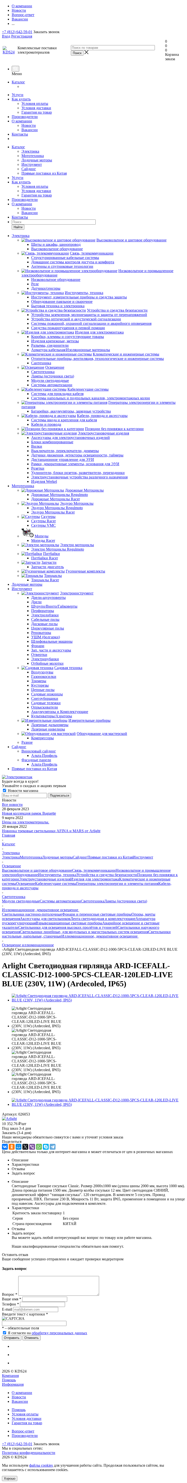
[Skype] (46, 1147)
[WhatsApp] (39, 1147)
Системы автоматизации (60, 901)
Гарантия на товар (36, 112)
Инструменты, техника (57, 875)
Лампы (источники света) (125, 901)
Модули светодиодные (21, 901)
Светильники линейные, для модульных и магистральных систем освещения (84, 932)
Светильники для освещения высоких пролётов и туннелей (68, 927)
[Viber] (32, 1147)
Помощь (9, 1380)
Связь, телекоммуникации (94, 870)
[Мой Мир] (18, 1147)
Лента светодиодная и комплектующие (102, 919)
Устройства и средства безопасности (106, 875)
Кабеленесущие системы (55, 883)
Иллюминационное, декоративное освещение (100, 936)
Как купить (21, 99)
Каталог (18, 82)
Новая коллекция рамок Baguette (29, 813)
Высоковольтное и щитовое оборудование (37, 870)
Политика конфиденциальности (28, 1453)
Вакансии (29, 130)
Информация (13, 1384)
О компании (22, 121)
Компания (10, 1376)
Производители (25, 117)
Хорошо (9, 1478)
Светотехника (92, 901)
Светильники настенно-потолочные (32, 914)
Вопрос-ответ (23, 1431)
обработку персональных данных (59, 1333)
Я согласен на (47, 1333)
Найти (18, 227)
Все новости (12, 804)
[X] (25, 1147)
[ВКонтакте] (5, 1147)
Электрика (30, 151)
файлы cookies (41, 1465)
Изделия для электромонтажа (94, 879)
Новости (28, 125)
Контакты (20, 134)
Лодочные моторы (36, 160)
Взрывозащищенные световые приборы (69, 923)
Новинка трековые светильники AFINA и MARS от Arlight (51, 831)
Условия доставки (36, 108)
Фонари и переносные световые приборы (96, 914)
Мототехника (32, 156)
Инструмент (31, 164)
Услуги (17, 95)
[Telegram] (53, 1147)
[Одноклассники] (12, 1147)
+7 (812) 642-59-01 (17, 32)
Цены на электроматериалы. (25, 822)
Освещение (25, 883)
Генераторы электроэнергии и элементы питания (117, 883)
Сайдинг (28, 169)
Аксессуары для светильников (45, 919)
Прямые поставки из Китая (44, 173)
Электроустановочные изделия (44, 879)
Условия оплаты (34, 103)
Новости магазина (22, 791)
